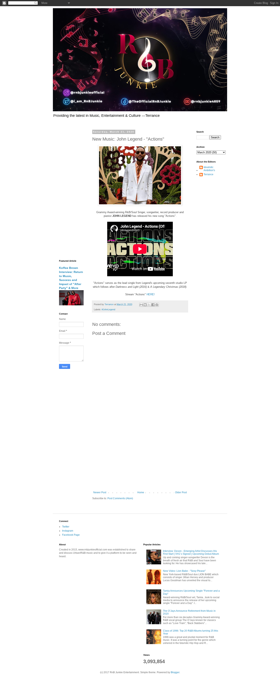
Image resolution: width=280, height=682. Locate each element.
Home (140, 492)
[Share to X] (149, 305)
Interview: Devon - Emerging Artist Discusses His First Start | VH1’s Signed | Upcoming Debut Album (191, 552)
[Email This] (141, 305)
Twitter (65, 526)
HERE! (151, 294)
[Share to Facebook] (153, 305)
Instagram (67, 530)
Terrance (208, 174)
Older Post (181, 492)
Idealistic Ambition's (209, 169)
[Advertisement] (140, 457)
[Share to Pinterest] (157, 305)
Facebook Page (71, 534)
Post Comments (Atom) (120, 498)
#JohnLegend (108, 309)
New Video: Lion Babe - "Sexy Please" (184, 570)
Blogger (175, 672)
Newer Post (99, 492)
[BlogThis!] (145, 305)
